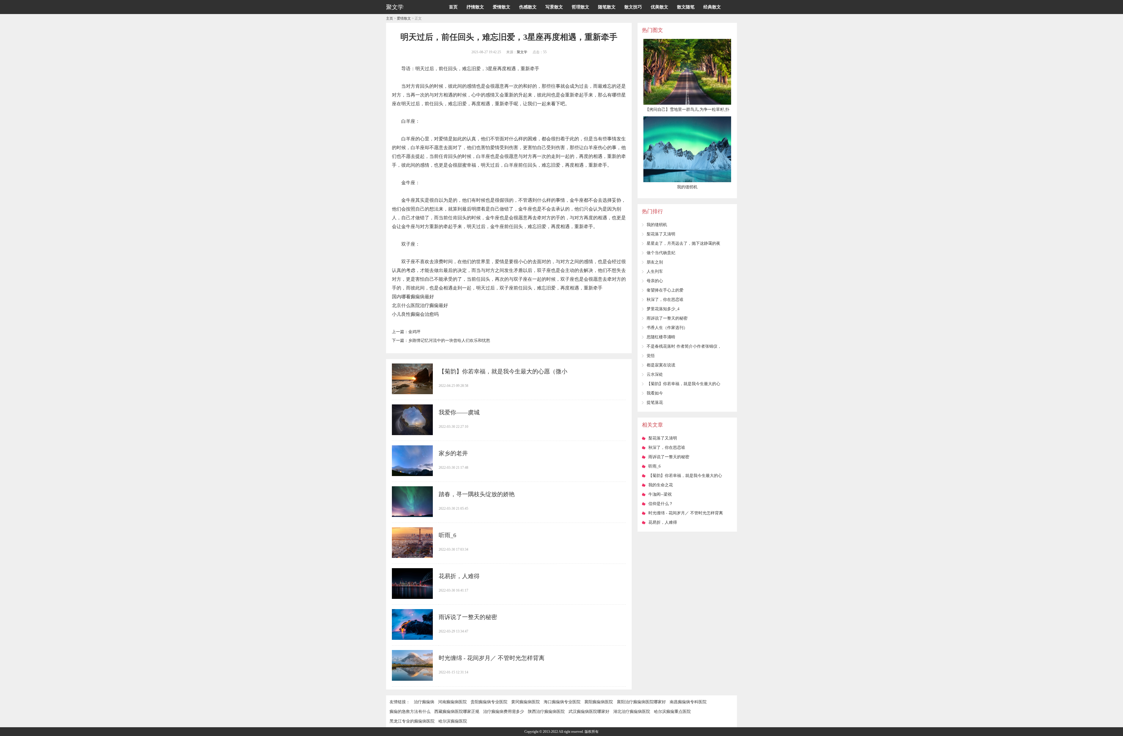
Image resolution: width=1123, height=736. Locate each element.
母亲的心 (655, 281)
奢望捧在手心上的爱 (665, 290)
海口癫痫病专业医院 (562, 702)
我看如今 (655, 393)
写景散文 (554, 7)
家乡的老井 (453, 453)
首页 (453, 7)
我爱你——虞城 (459, 412)
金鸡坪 (414, 332)
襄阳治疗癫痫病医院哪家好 (641, 702)
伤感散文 (528, 7)
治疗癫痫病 (424, 702)
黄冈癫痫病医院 (525, 702)
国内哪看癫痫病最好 (413, 296)
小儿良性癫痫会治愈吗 (415, 314)
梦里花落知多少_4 (663, 309)
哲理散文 (580, 7)
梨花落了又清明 (661, 234)
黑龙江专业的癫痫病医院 (412, 721)
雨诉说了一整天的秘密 (468, 617)
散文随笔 (686, 7)
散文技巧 (633, 7)
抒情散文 (475, 7)
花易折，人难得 (459, 576)
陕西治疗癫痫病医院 (546, 711)
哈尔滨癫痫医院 (452, 721)
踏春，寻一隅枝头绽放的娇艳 (477, 494)
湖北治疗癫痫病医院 (631, 711)
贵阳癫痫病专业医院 (489, 702)
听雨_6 (447, 535)
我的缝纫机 (657, 225)
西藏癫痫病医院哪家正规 (456, 711)
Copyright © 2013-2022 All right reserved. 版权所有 (561, 732)
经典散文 (712, 7)
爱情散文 (501, 7)
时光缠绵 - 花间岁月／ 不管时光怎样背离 (492, 658)
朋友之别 (655, 262)
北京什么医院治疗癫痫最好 (420, 305)
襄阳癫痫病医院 (598, 702)
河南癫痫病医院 (452, 702)
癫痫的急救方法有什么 (410, 711)
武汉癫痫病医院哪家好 (589, 711)
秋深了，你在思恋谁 (665, 299)
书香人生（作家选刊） (667, 327)
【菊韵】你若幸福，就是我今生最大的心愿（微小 (503, 371)
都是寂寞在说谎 (661, 365)
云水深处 (655, 374)
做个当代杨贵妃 (661, 253)
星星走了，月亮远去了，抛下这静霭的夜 (683, 243)
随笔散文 (607, 7)
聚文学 (522, 52)
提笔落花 (655, 402)
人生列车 (655, 271)
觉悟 (651, 356)
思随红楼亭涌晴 (661, 337)
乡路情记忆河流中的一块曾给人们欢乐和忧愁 (449, 340)
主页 (389, 18)
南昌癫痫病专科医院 (688, 702)
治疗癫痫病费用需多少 (503, 711)
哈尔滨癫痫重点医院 (672, 711)
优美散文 (659, 7)
